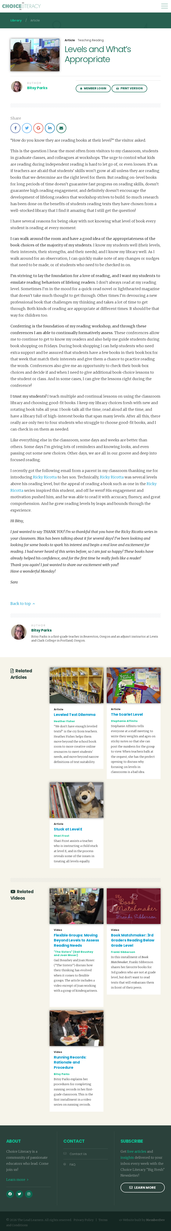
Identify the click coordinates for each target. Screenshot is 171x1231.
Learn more (16, 1179)
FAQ (72, 1164)
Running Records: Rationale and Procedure (70, 1062)
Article (70, 40)
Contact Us (78, 1154)
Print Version (131, 88)
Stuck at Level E (68, 829)
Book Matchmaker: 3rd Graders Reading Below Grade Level (132, 940)
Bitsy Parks (37, 87)
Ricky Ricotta (45, 477)
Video (58, 930)
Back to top (20, 603)
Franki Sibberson (123, 952)
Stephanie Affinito (124, 721)
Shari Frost (61, 836)
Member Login (94, 88)
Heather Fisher (64, 721)
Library (16, 20)
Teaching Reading (91, 40)
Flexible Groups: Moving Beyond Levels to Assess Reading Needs (76, 940)
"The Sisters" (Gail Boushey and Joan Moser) (73, 953)
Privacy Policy (84, 1220)
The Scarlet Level (127, 714)
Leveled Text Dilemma (74, 714)
